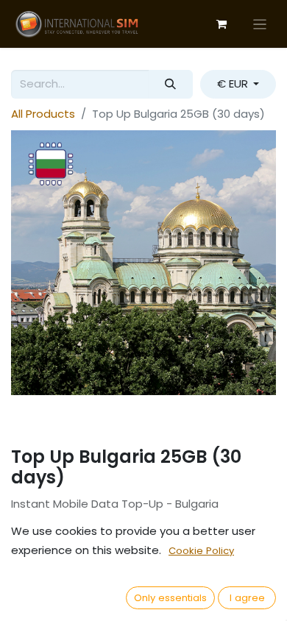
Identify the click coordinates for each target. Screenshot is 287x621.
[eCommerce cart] (221, 24)
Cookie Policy (201, 551)
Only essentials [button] (170, 598)
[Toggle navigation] (260, 23)
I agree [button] (247, 598)
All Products (43, 113)
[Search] (171, 84)
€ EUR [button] (234, 83)
